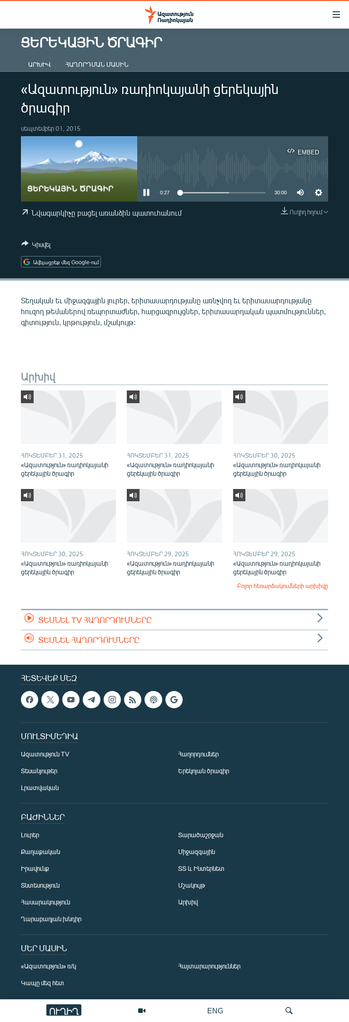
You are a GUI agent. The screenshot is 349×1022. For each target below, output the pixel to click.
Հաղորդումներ (198, 754)
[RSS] (132, 699)
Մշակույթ (191, 885)
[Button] (35, 246)
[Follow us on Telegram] (91, 699)
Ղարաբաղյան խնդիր (51, 919)
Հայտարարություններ (209, 966)
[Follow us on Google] (174, 699)
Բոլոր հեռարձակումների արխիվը (282, 585)
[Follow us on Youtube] (71, 699)
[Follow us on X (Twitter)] (50, 699)
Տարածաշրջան (200, 835)
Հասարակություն (45, 902)
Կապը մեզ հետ (42, 983)
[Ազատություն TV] (141, 1010)
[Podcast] (153, 699)
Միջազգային (196, 851)
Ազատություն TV (45, 754)
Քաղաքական (40, 851)
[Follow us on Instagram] (112, 699)
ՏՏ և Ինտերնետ (201, 868)
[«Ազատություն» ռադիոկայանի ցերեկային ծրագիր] (68, 417)
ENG (215, 1010)
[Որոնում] (289, 1010)
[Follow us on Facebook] (29, 699)
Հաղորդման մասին (97, 64)
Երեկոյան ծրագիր (203, 771)
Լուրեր (30, 835)
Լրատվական (40, 787)
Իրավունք (35, 868)
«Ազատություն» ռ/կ (48, 966)
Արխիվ (39, 64)
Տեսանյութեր (39, 771)
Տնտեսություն (40, 885)
